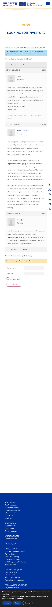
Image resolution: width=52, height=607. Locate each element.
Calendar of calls (11, 572)
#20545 (43, 124)
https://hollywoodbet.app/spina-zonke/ (20, 164)
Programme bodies (12, 508)
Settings (27, 603)
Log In (14, 284)
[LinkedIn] (49, 199)
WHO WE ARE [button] (10, 502)
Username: (10, 268)
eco (12, 47)
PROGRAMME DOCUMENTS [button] (16, 585)
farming (16, 47)
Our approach (10, 526)
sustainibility (35, 47)
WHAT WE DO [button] (10, 523)
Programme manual (12, 588)
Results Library (10, 554)
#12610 (43, 70)
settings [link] (20, 598)
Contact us (9, 515)
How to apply (10, 575)
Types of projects (11, 531)
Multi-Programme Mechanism (15, 562)
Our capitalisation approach (15, 551)
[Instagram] (49, 204)
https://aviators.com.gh (15, 237)
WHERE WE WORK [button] (12, 536)
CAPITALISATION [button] (11, 548)
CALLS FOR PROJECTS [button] (13, 569)
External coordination (13, 559)
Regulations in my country (14, 580)
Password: (10, 274)
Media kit (8, 518)
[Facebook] (49, 184)
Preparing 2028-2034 (12, 510)
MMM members (11, 564)
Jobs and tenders (11, 513)
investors (27, 47)
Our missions (9, 528)
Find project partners (12, 577)
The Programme (11, 505)
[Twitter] (49, 189)
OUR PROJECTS (11, 544)
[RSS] (49, 208)
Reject (17, 603)
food (21, 47)
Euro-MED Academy (12, 557)
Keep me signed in (15, 279)
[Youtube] (49, 194)
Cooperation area (11, 539)
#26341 (43, 213)
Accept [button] (7, 603)
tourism (42, 47)
